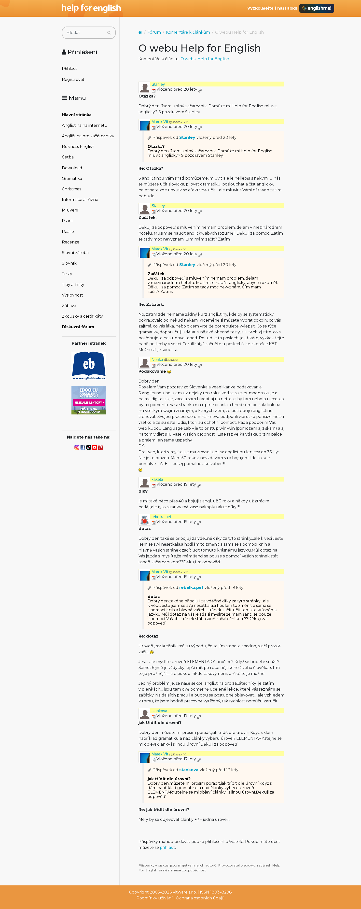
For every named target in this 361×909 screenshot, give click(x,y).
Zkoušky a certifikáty (82, 316)
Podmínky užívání (155, 898)
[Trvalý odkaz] (200, 89)
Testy (67, 273)
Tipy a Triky (73, 284)
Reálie (68, 231)
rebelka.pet (161, 517)
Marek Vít (169, 122)
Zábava (69, 305)
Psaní (67, 220)
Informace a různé (80, 199)
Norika (165, 359)
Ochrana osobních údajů (200, 898)
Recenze (70, 242)
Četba (68, 157)
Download (72, 168)
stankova (159, 711)
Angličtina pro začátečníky (88, 136)
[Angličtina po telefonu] (88, 400)
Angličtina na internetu (85, 125)
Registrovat (73, 79)
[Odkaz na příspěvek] (150, 137)
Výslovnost (72, 295)
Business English (78, 146)
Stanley (158, 84)
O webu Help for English (204, 59)
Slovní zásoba (75, 252)
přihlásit (167, 847)
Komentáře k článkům (188, 32)
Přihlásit (69, 68)
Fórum (154, 32)
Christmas (71, 189)
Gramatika (72, 178)
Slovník (69, 263)
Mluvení (70, 210)
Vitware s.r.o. (185, 892)
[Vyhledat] (109, 32)
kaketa (157, 479)
